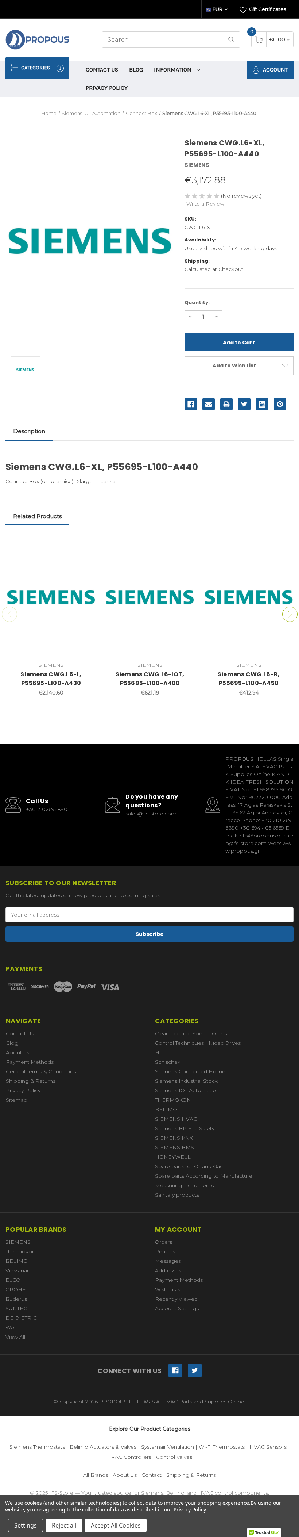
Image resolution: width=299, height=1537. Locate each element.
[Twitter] (244, 404)
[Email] (208, 404)
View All (15, 1337)
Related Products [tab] (37, 516)
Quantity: (197, 302)
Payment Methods (30, 1062)
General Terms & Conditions (41, 1071)
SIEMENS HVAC (176, 1119)
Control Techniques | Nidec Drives (198, 1043)
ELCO (12, 1280)
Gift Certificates (267, 9)
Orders (163, 1242)
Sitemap (16, 1100)
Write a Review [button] (205, 203)
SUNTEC (16, 1308)
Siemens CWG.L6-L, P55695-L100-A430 (50, 678)
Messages (168, 1261)
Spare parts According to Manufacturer (204, 1176)
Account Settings (177, 1308)
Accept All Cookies (116, 1525)
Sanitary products (177, 1195)
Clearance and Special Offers (191, 1033)
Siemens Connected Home (190, 1071)
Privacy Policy (107, 87)
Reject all (64, 1525)
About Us (125, 1475)
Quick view (85, 544)
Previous (9, 614)
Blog (136, 69)
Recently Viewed (176, 1299)
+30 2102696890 (46, 809)
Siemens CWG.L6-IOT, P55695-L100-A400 (150, 678)
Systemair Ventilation (167, 1447)
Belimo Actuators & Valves (103, 1447)
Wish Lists (167, 1289)
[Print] (226, 404)
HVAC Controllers (129, 1457)
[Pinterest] (280, 404)
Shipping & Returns (30, 1081)
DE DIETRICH (23, 1318)
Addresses (168, 1270)
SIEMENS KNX (174, 1138)
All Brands (95, 1475)
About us (17, 1052)
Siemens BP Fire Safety (184, 1128)
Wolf (11, 1327)
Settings (25, 1525)
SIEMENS (18, 1242)
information (173, 69)
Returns (165, 1251)
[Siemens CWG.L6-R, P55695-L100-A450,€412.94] (248, 597)
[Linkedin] (262, 404)
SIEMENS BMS (174, 1147)
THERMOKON (173, 1100)
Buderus (16, 1299)
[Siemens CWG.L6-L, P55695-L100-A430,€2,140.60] (51, 597)
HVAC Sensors (268, 1447)
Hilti (159, 1052)
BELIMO (166, 1109)
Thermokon (20, 1251)
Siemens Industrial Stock (186, 1081)
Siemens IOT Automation (187, 1090)
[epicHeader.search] (231, 39)
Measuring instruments (184, 1185)
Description (29, 431)
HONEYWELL (173, 1157)
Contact (151, 1475)
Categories (35, 68)
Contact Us (102, 69)
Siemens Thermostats (37, 1447)
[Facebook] (191, 404)
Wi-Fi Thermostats (222, 1447)
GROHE (15, 1289)
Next (290, 614)
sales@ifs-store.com (150, 813)
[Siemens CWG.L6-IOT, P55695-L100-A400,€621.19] (149, 597)
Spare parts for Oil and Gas (188, 1166)
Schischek (167, 1062)
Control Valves (174, 1457)
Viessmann (19, 1270)
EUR (217, 9)
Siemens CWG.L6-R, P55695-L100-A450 (249, 678)
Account (274, 69)
